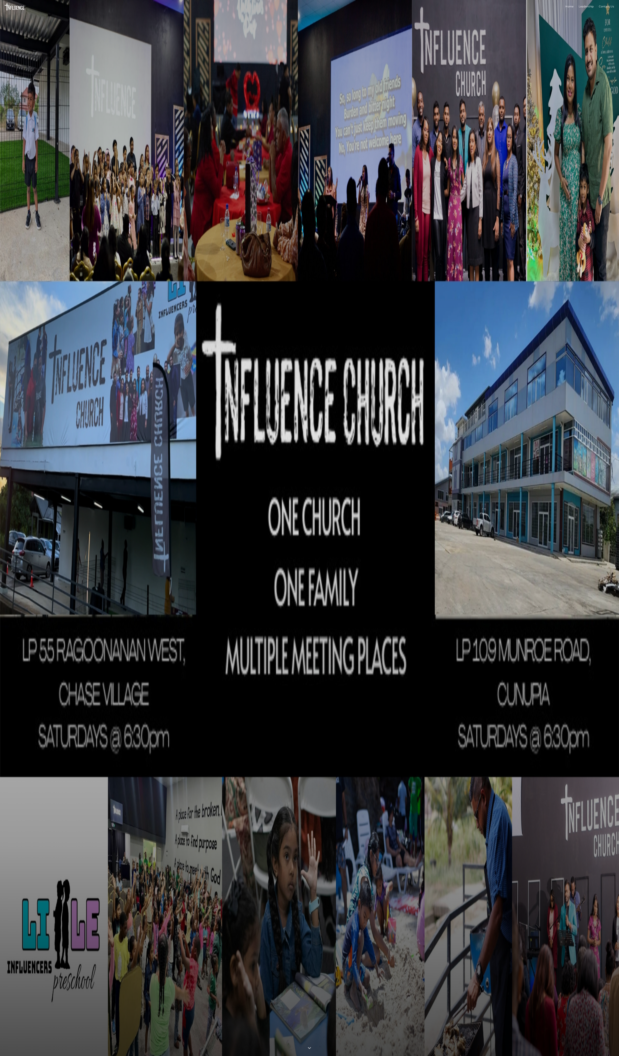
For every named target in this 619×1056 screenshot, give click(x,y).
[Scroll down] (309, 1048)
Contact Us (606, 6)
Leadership (586, 6)
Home (569, 6)
